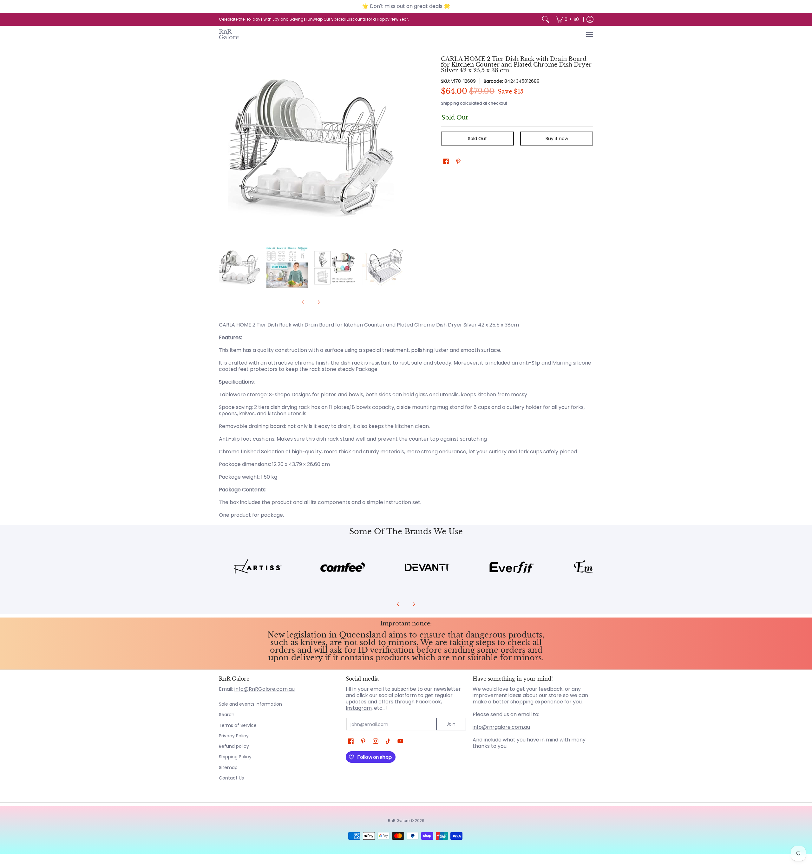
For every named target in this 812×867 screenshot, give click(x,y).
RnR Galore (229, 34)
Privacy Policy (234, 736)
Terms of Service (238, 725)
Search (226, 714)
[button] (446, 161)
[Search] (545, 19)
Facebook (428, 701)
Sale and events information (250, 704)
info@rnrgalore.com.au (501, 727)
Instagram (359, 708)
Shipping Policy (235, 757)
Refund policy (234, 746)
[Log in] (590, 19)
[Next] (398, 148)
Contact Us (231, 778)
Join (451, 724)
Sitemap (228, 767)
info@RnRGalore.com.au (264, 689)
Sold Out (477, 138)
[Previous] (223, 148)
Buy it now (557, 138)
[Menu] (589, 34)
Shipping (450, 103)
